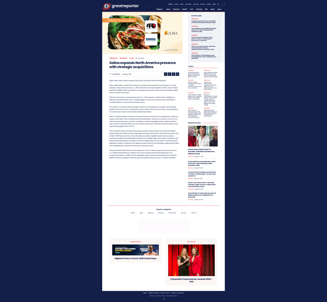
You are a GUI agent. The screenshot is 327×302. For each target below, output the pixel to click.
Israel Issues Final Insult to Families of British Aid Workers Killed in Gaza (203, 21)
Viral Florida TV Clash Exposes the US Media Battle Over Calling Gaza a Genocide (203, 56)
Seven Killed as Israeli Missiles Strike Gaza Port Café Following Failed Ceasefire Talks (203, 30)
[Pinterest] (173, 74)
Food (131, 58)
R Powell (116, 74)
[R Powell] (110, 74)
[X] (224, 4)
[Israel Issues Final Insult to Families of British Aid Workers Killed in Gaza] (203, 136)
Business (123, 58)
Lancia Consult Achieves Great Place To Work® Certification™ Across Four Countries (202, 38)
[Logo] (120, 6)
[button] (218, 4)
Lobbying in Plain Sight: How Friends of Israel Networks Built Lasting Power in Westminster (210, 113)
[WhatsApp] (177, 74)
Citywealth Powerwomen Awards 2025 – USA (191, 280)
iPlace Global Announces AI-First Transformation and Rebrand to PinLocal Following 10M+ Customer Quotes (194, 113)
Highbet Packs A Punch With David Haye (136, 258)
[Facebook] (165, 74)
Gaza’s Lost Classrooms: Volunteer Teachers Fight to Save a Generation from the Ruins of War (203, 47)
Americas (113, 58)
